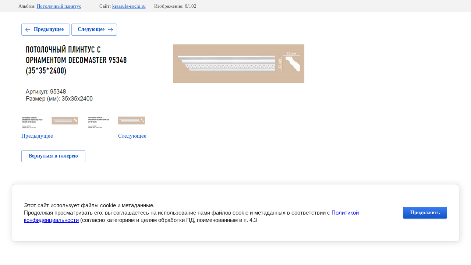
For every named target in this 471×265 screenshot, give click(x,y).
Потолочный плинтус (59, 6)
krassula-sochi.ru (129, 6)
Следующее (91, 29)
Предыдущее (49, 29)
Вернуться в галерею (53, 156)
